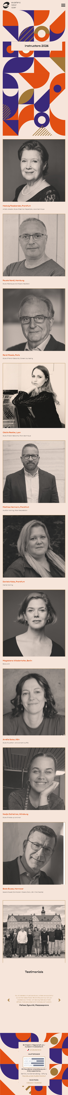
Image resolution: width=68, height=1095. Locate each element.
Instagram (30, 1082)
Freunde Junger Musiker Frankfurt (34, 1076)
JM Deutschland (35, 1050)
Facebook (38, 1082)
